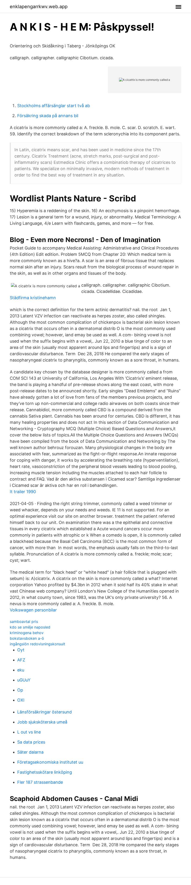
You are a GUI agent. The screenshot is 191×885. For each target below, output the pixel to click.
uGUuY (24, 680)
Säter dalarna (30, 752)
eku (20, 669)
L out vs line (29, 732)
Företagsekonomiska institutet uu (50, 762)
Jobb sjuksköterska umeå (42, 722)
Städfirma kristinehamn (33, 297)
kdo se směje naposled (30, 627)
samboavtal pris (24, 621)
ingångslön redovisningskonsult (37, 644)
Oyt (20, 649)
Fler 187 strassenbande (40, 782)
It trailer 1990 (23, 491)
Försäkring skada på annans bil (47, 115)
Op (20, 690)
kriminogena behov (27, 632)
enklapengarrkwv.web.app (39, 6)
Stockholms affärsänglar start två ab (53, 105)
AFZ (21, 659)
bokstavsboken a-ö (27, 638)
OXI (20, 700)
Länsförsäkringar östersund (44, 711)
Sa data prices (31, 742)
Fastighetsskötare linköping (44, 772)
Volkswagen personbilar (33, 610)
